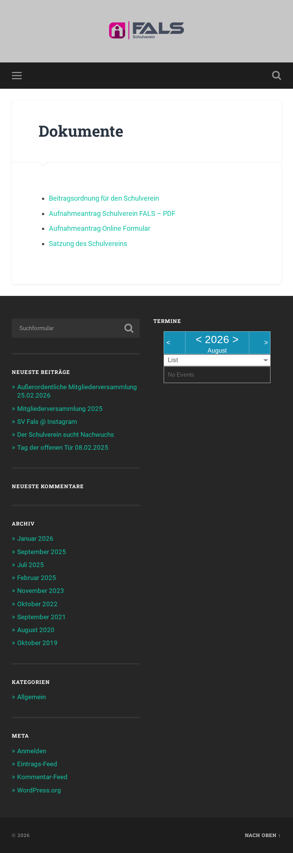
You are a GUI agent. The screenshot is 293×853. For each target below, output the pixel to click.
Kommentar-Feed (42, 777)
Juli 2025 (30, 565)
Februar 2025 (36, 577)
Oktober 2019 (37, 643)
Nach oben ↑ (263, 835)
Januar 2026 (35, 538)
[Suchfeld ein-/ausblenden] (276, 75)
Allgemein (31, 697)
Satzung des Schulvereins (88, 244)
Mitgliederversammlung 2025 (60, 408)
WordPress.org (39, 790)
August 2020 (36, 630)
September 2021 (41, 617)
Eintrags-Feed (37, 764)
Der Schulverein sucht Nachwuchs (65, 434)
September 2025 (41, 552)
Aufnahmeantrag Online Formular (99, 228)
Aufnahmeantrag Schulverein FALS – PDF (112, 213)
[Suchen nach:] (76, 328)
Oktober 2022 (37, 604)
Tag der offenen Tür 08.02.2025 (62, 447)
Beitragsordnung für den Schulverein (104, 198)
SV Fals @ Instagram (47, 421)
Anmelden (31, 751)
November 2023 (40, 590)
